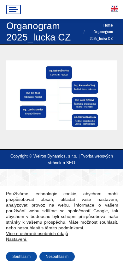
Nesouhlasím (57, 256)
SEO (70, 162)
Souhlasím (21, 256)
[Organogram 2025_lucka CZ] (61, 95)
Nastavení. (16, 239)
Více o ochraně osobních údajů (37, 233)
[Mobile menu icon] (13, 9)
